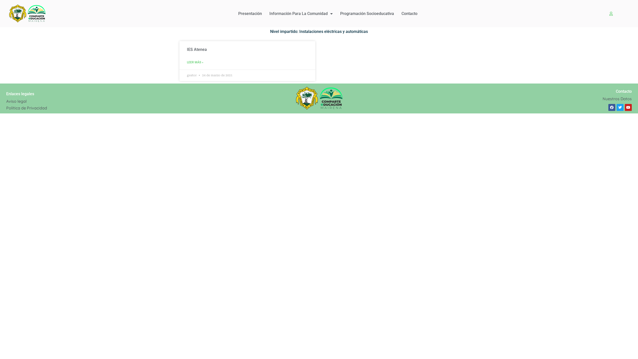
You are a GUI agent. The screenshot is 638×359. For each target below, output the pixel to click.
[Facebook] (611, 107)
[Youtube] (628, 107)
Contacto (409, 13)
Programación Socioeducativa (367, 13)
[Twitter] (620, 107)
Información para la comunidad (298, 13)
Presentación (250, 13)
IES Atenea (197, 49)
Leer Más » (195, 62)
